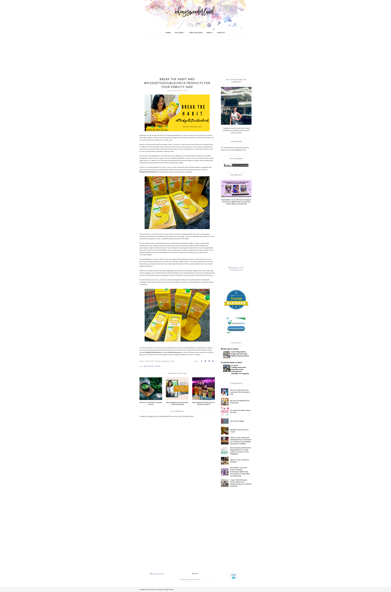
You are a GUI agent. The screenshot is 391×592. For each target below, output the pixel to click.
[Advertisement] (195, 56)
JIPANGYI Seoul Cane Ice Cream (239, 431)
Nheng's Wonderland (151, 589)
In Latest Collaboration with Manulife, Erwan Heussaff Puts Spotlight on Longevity (240, 369)
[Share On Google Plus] (213, 361)
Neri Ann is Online (230, 349)
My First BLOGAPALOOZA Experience (239, 402)
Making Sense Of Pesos (232, 362)
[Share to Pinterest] (209, 361)
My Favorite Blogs (237, 421)
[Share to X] (205, 361)
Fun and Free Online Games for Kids (240, 411)
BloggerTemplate (169, 589)
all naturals (149, 366)
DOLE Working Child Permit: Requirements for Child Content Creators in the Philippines (240, 451)
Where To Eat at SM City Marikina (239, 461)
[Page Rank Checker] (157, 574)
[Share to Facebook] (201, 361)
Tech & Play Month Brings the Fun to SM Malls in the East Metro (240, 354)
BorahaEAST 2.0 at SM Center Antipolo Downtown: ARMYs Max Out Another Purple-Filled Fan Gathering (236, 202)
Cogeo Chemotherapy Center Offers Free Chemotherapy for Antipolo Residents (241, 483)
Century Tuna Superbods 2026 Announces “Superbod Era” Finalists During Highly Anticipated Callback (240, 440)
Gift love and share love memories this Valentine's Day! (240, 392)
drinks (158, 366)
